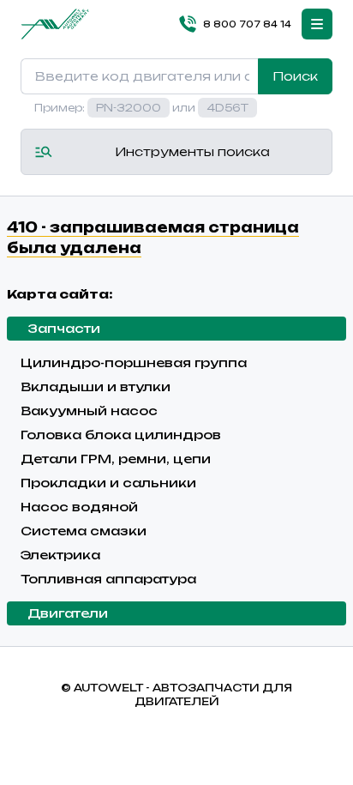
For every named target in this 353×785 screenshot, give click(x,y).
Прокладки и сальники (108, 482)
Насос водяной (79, 506)
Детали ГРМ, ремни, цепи (116, 458)
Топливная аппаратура (108, 578)
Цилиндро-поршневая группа (134, 362)
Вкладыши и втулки (96, 386)
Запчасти (63, 328)
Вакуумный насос (89, 410)
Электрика (60, 554)
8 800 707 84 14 (247, 24)
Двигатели (67, 613)
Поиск (295, 76)
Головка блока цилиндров (121, 434)
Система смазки (84, 530)
